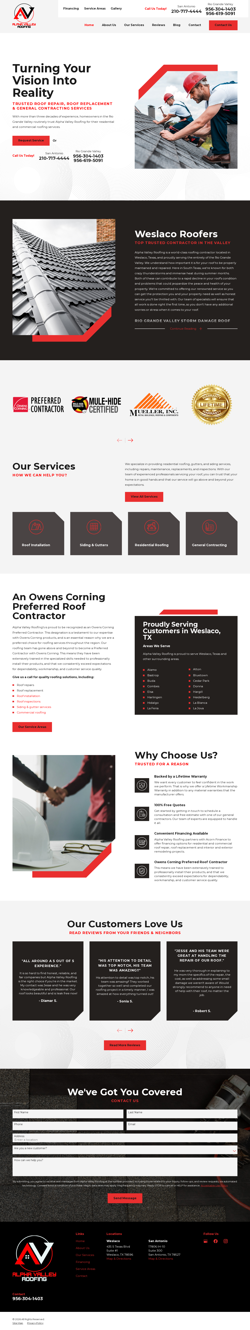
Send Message (125, 1198)
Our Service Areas (32, 727)
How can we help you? (28, 1160)
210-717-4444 (186, 11)
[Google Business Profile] (206, 1241)
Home (80, 1241)
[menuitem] (17, 1323)
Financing (71, 8)
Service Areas (95, 8)
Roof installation (28, 696)
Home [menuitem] (89, 25)
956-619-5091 (220, 13)
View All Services (144, 496)
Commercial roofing (31, 712)
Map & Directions (119, 1258)
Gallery (116, 8)
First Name (21, 1112)
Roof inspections (28, 701)
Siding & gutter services (34, 707)
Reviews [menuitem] (158, 25)
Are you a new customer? (30, 1148)
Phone (18, 1124)
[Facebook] (216, 1241)
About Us (82, 1248)
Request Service (31, 140)
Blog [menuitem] (176, 25)
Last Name (135, 1112)
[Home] (24, 15)
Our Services (85, 1255)
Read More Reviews (125, 1045)
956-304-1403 (220, 9)
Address (19, 1136)
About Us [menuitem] (109, 25)
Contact (81, 1276)
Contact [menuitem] (195, 25)
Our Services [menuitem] (134, 25)
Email (131, 1124)
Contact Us (223, 25)
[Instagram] (226, 1241)
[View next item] (130, 440)
